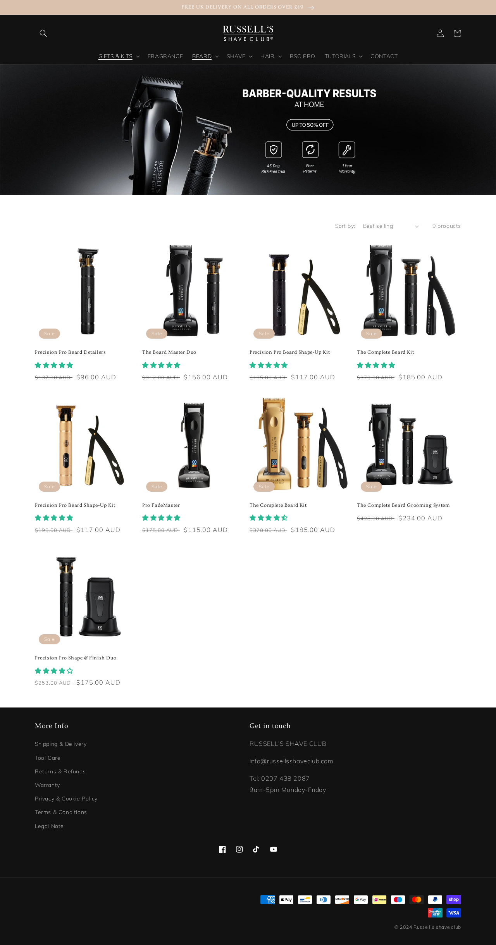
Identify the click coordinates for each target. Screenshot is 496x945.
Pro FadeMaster (161, 505)
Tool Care (47, 757)
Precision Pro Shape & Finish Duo (75, 658)
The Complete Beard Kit (385, 352)
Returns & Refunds (60, 771)
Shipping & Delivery (60, 743)
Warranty (47, 784)
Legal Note (49, 826)
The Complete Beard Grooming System (403, 505)
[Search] (43, 33)
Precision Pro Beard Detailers (70, 352)
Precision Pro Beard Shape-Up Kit (290, 352)
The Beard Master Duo (169, 352)
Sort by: (345, 225)
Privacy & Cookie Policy (66, 798)
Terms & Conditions (61, 812)
